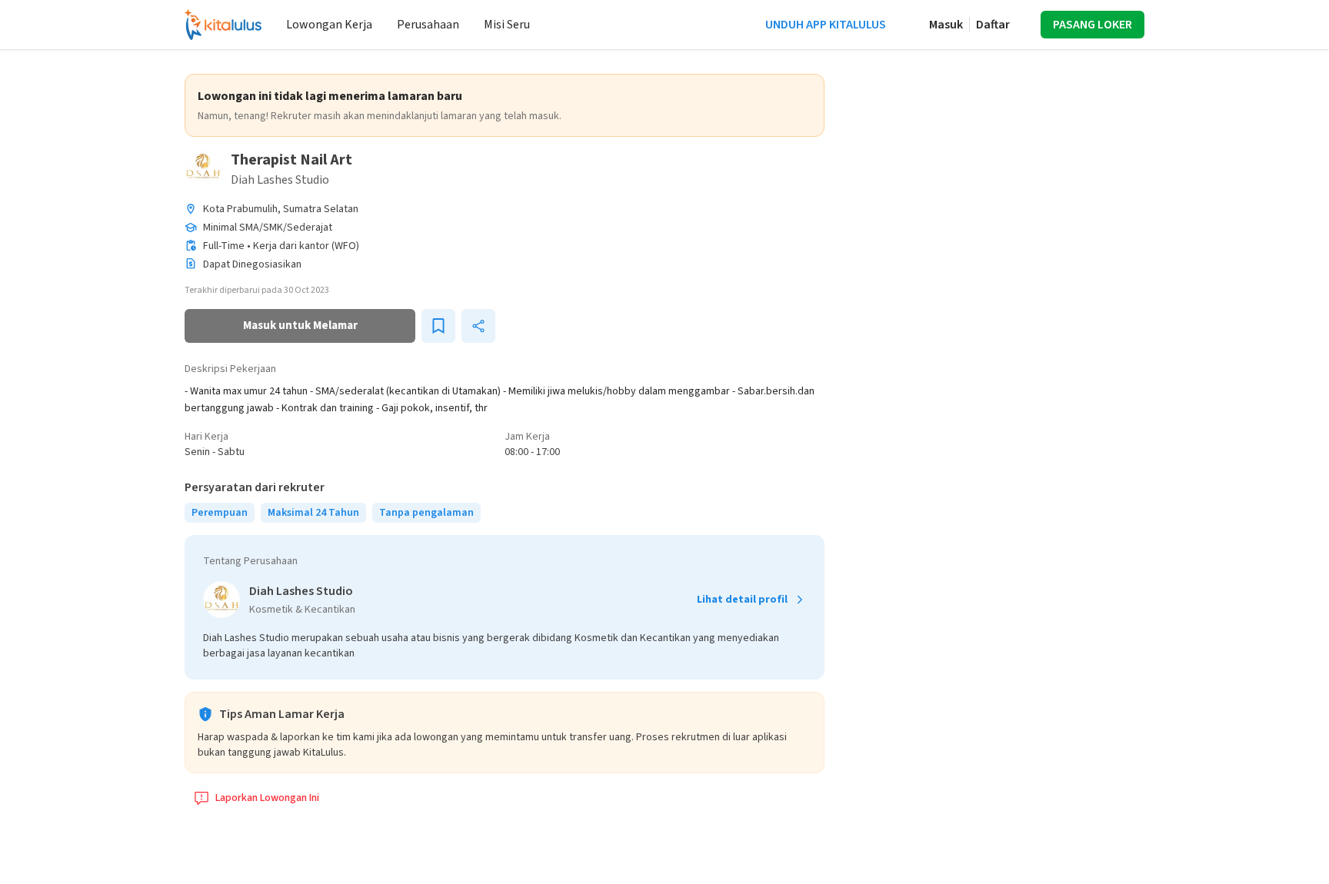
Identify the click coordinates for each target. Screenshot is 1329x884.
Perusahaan (428, 24)
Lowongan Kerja (329, 24)
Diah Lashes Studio (280, 179)
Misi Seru (507, 24)
